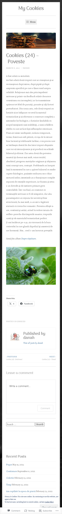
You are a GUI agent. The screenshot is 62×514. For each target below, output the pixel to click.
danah (26, 68)
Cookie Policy (49, 502)
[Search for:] (20, 424)
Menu (32, 22)
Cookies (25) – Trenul (49, 358)
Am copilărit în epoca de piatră (21, 491)
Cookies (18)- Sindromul (14, 358)
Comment (45, 408)
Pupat (9, 464)
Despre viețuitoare (28, 238)
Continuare (11, 471)
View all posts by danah (33, 342)
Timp (8, 484)
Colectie (10, 477)
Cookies (21, 321)
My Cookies (31, 9)
